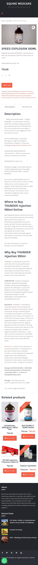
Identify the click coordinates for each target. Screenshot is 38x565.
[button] (33, 27)
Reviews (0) (27, 107)
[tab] (10, 106)
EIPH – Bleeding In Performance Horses (23, 538)
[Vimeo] (16, 553)
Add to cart (7, 85)
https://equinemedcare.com (21, 145)
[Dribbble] (11, 553)
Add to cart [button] (10, 438)
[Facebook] (2, 553)
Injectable (9, 21)
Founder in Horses (16, 530)
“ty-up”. (16, 133)
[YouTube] (21, 553)
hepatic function (17, 307)
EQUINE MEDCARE (19, 3)
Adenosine (8, 346)
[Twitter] (7, 553)
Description (10, 107)
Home (3, 21)
